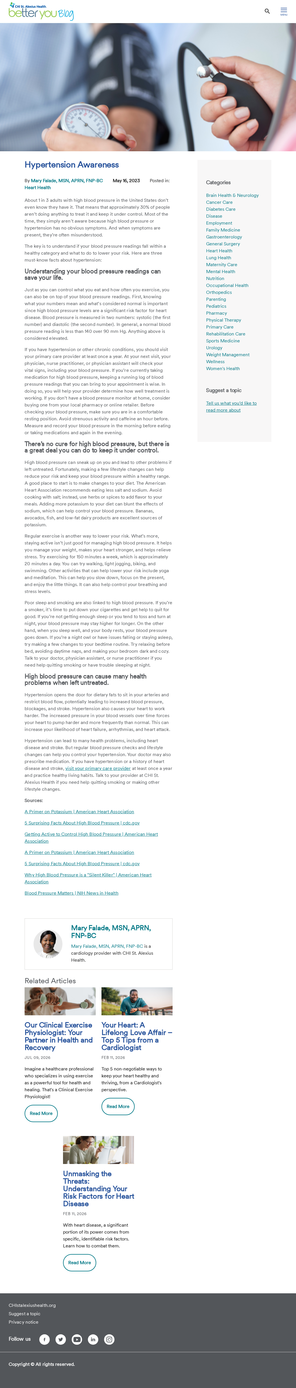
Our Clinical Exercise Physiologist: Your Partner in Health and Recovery (58, 1036)
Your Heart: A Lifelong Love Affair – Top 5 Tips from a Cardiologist (136, 1036)
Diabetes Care (221, 209)
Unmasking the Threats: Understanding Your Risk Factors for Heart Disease (98, 1189)
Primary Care (220, 327)
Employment (219, 223)
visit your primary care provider (98, 768)
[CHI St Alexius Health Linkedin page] (93, 1339)
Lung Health (218, 257)
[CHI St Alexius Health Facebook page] (44, 1339)
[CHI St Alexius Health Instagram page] (109, 1339)
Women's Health (223, 368)
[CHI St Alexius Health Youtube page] (77, 1339)
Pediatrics (216, 306)
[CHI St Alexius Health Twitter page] (61, 1339)
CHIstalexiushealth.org (32, 1305)
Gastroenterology (224, 237)
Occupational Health (227, 285)
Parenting (216, 299)
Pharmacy (216, 313)
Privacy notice (23, 1322)
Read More (41, 1113)
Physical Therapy (223, 320)
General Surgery (223, 244)
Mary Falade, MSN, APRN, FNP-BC (67, 180)
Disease (214, 216)
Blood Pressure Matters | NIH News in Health (71, 893)
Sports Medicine (223, 341)
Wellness (215, 361)
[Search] (267, 11)
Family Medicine (223, 230)
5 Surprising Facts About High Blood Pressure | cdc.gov (82, 823)
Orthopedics (219, 292)
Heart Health (38, 187)
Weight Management (227, 354)
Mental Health (220, 271)
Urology (214, 347)
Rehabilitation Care (225, 334)
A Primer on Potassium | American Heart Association (79, 811)
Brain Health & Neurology (232, 195)
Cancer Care (219, 202)
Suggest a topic (25, 1313)
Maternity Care (221, 264)
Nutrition (215, 278)
